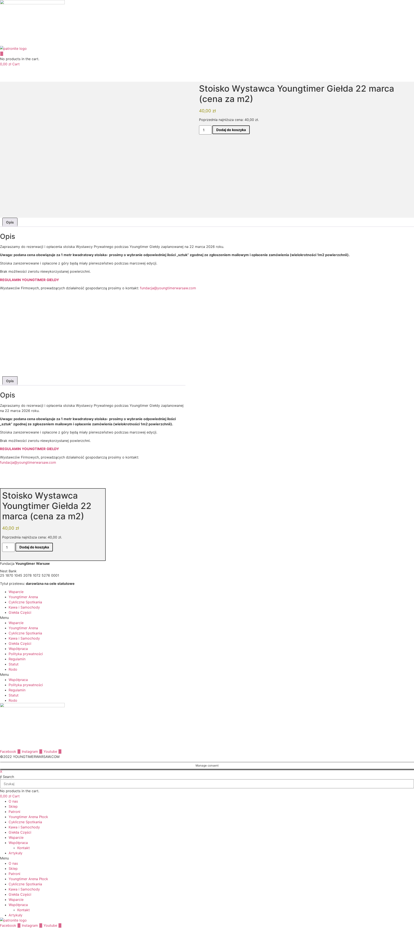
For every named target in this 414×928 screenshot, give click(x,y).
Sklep (13, 806)
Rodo (13, 669)
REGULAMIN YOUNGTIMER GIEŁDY (29, 280)
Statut (14, 664)
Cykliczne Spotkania (25, 602)
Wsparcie (16, 592)
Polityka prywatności (26, 654)
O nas (13, 801)
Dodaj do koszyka (231, 130)
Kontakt (23, 848)
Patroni (14, 811)
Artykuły (15, 853)
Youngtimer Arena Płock (28, 817)
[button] (207, 617)
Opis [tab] (10, 222)
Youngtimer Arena (23, 597)
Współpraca (18, 648)
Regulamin (17, 659)
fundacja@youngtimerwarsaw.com (168, 288)
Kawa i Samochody (24, 607)
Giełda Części (20, 612)
